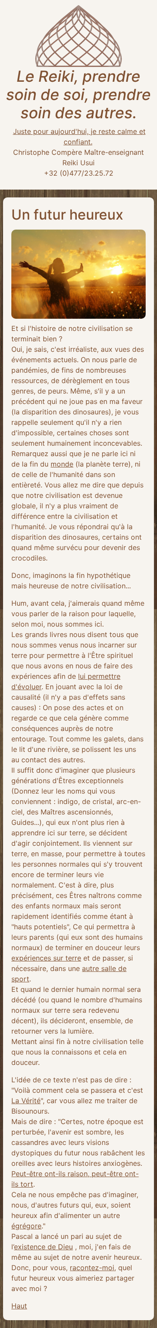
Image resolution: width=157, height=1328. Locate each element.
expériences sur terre (46, 958)
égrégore (26, 1225)
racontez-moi (92, 1267)
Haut (19, 1305)
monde (62, 464)
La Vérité (26, 1100)
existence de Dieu (43, 1246)
